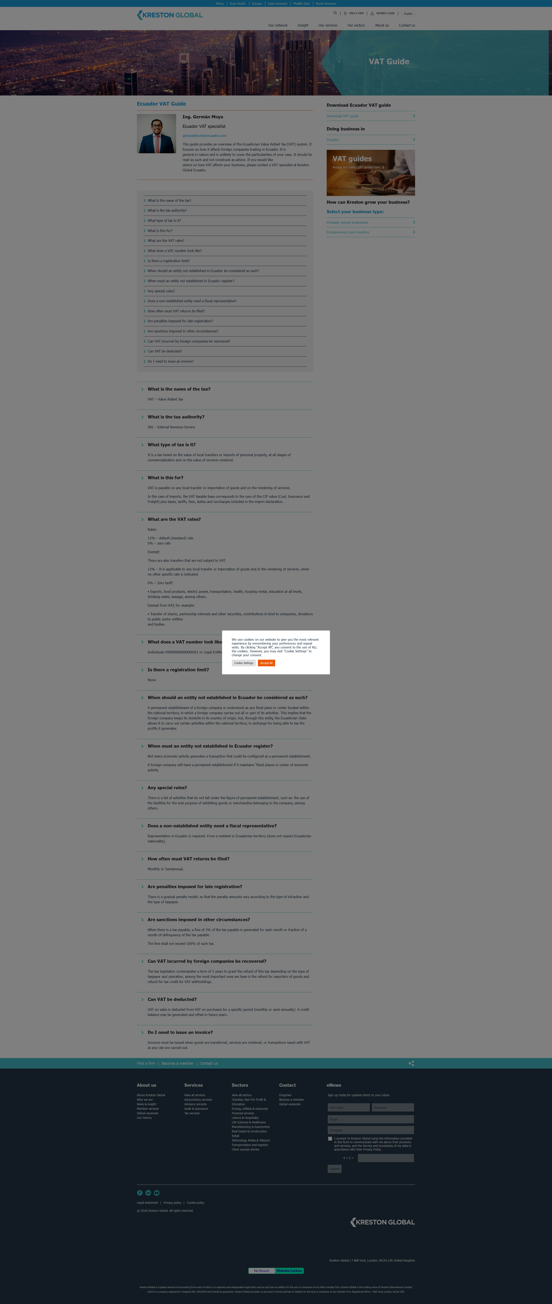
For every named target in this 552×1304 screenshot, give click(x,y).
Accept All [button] (266, 663)
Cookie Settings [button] (243, 663)
